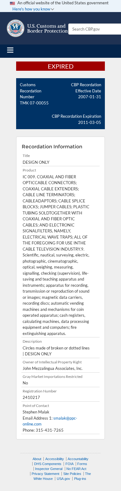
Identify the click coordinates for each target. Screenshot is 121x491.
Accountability (78, 459)
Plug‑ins (80, 478)
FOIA (69, 464)
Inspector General (48, 469)
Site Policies (72, 474)
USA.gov (63, 478)
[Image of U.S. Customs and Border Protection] (37, 28)
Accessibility (54, 459)
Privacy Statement (45, 474)
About (37, 459)
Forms (82, 464)
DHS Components (47, 464)
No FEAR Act (76, 469)
